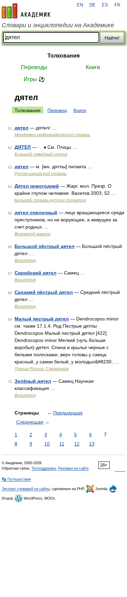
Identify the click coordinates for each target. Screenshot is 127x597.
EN (80, 5)
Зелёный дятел (33, 381)
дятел (21, 127)
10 (47, 443)
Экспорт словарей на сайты (26, 489)
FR (117, 5)
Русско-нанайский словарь (40, 173)
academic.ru (26, 10)
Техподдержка (43, 468)
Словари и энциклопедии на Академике (58, 25)
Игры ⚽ (34, 79)
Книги (93, 67)
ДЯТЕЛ (23, 147)
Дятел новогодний (37, 186)
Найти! (112, 38)
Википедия (25, 260)
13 (91, 443)
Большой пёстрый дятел (45, 246)
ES (105, 5)
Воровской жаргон (32, 234)
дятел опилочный (36, 212)
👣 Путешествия (16, 479)
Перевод (57, 110)
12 (77, 443)
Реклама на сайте (73, 468)
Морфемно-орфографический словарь (52, 134)
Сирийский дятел (36, 273)
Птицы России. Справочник (42, 368)
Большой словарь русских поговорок (50, 200)
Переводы (34, 67)
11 (61, 443)
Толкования (63, 56)
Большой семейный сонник (41, 154)
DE (92, 5)
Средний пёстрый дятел (44, 292)
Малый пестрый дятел (42, 318)
